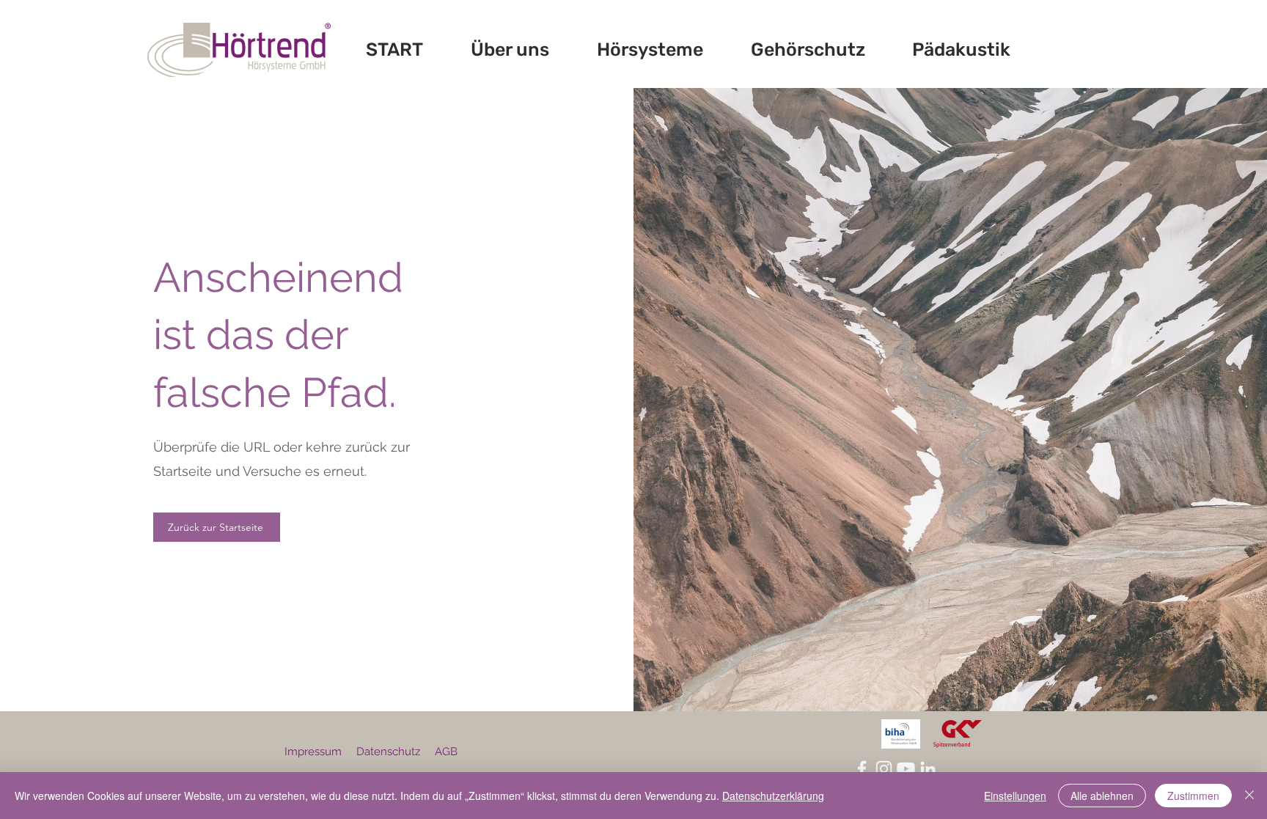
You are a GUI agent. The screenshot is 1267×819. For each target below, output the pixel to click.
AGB (446, 751)
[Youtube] (906, 768)
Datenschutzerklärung (773, 795)
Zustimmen (1193, 795)
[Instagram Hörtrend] (884, 768)
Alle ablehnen (1102, 795)
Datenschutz (388, 751)
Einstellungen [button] (1015, 795)
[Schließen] (1249, 795)
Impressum (313, 751)
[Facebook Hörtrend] (862, 768)
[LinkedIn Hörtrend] (928, 768)
